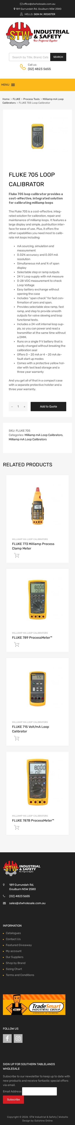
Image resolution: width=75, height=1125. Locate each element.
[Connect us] (7, 1038)
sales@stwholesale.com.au (27, 903)
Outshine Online (43, 1120)
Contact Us (13, 939)
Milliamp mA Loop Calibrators (43, 435)
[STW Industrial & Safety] (37, 47)
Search (58, 57)
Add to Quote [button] (16, 555)
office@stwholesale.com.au (39, 3)
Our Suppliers (14, 957)
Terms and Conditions (20, 975)
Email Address (12, 1091)
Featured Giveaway (19, 945)
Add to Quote (48, 406)
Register (49, 14)
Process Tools (31, 99)
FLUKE (16, 99)
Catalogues (13, 933)
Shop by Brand (15, 963)
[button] (5, 85)
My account (13, 951)
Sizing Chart (14, 969)
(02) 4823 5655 (38, 69)
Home (6, 99)
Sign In (38, 14)
